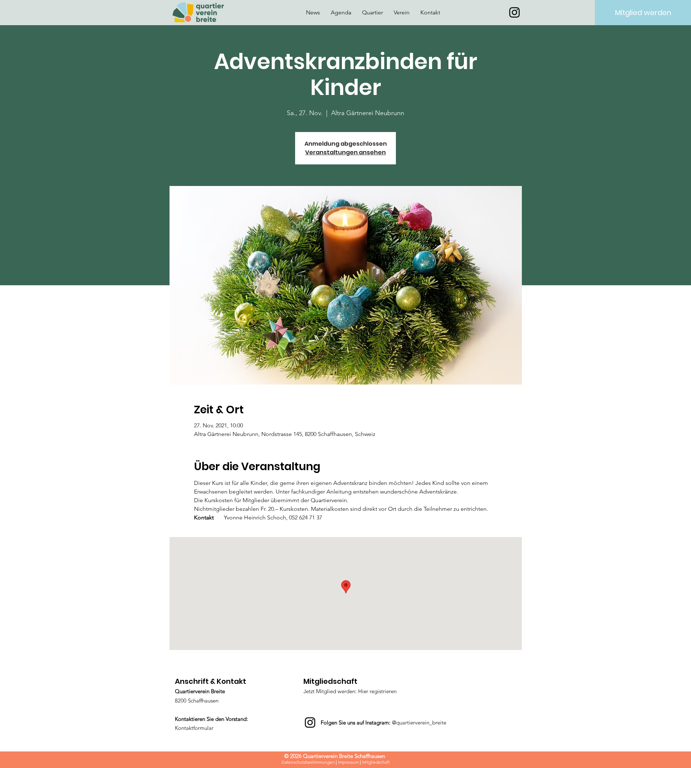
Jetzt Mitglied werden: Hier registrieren (350, 691)
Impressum (348, 762)
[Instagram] (514, 12)
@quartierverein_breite (419, 722)
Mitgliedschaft (376, 762)
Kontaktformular (194, 727)
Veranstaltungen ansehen (345, 152)
